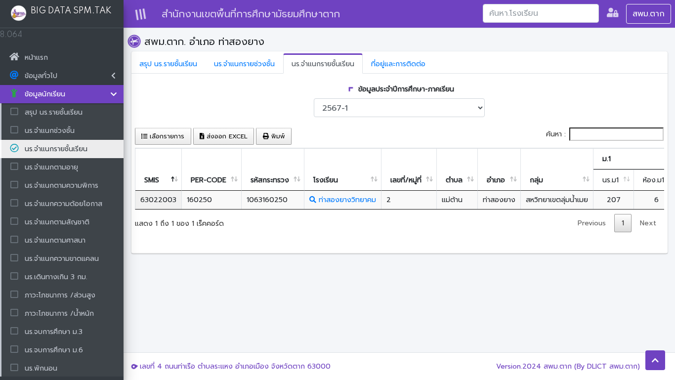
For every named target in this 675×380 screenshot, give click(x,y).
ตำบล (454, 180)
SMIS (151, 180)
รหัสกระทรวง (270, 180)
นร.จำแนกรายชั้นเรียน (323, 64)
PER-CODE (208, 180)
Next (648, 223)
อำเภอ (496, 180)
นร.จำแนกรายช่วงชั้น (244, 64)
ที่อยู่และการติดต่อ (398, 64)
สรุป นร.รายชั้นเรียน (168, 64)
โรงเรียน (325, 180)
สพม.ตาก (649, 14)
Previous (592, 223)
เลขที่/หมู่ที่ (406, 180)
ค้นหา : (556, 134)
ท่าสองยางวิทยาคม (346, 200)
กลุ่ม (536, 180)
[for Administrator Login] (612, 14)
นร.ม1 (610, 180)
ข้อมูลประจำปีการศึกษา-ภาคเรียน (405, 89)
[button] (655, 360)
